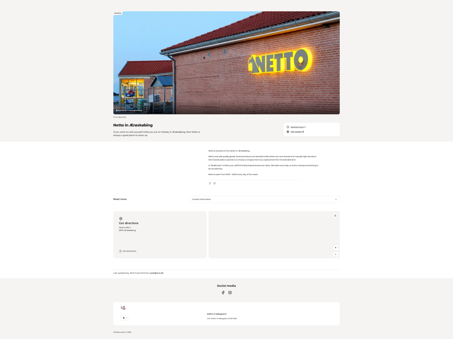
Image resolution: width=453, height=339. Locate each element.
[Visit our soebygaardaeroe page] (223, 293)
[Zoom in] (336, 248)
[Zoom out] (336, 254)
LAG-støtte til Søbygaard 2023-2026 (222, 318)
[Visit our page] (230, 293)
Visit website (296, 132)
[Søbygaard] (123, 308)
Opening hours (297, 127)
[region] (274, 234)
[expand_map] (335, 215)
